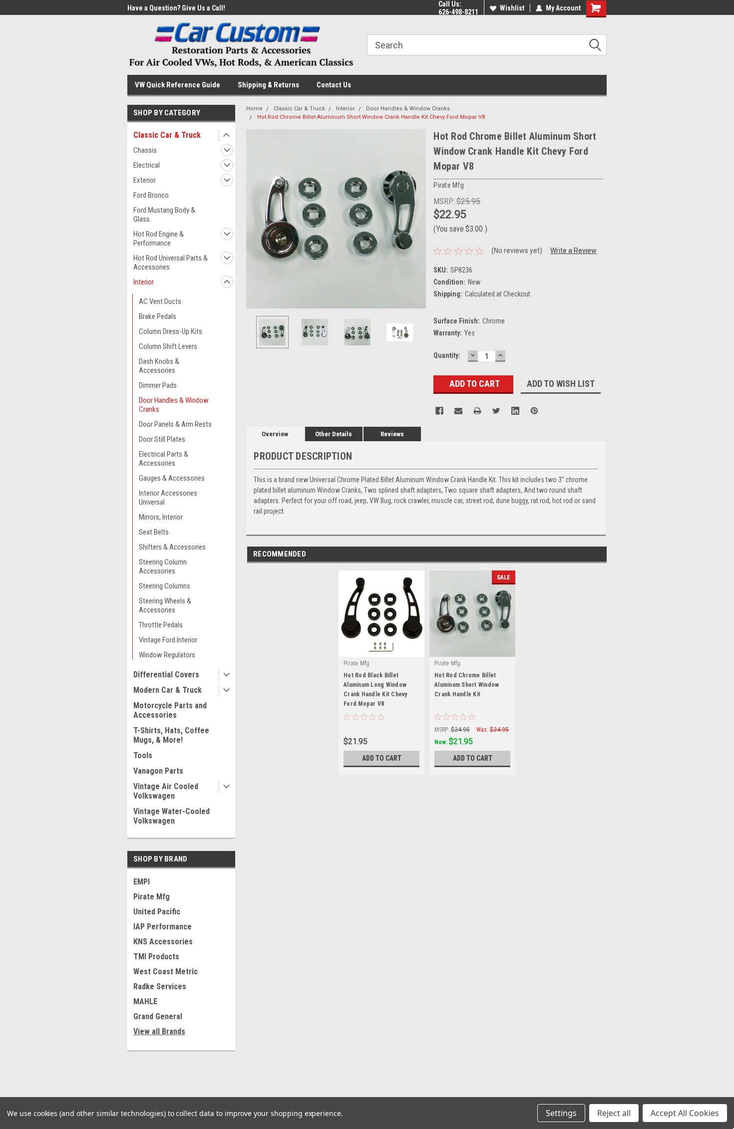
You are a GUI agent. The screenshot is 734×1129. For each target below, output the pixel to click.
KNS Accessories (163, 941)
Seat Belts (154, 532)
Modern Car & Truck (167, 690)
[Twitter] (496, 411)
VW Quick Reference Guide (177, 84)
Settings (561, 1113)
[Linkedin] (515, 411)
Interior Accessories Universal (168, 498)
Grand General (157, 1016)
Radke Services (159, 986)
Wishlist (512, 8)
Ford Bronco (151, 195)
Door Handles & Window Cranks (174, 405)
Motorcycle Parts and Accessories (170, 710)
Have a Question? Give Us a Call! (176, 8)
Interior (143, 282)
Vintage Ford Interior (168, 639)
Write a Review (573, 251)
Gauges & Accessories (172, 478)
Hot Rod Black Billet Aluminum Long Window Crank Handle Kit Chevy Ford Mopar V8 (375, 689)
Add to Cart (381, 758)
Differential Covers (166, 674)
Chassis (145, 150)
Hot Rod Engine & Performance (158, 239)
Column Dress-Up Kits (170, 331)
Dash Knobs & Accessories (159, 366)
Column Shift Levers (168, 346)
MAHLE (145, 1001)
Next (416, 219)
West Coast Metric (165, 971)
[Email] (458, 411)
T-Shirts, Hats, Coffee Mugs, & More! (171, 735)
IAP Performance (162, 926)
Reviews (392, 434)
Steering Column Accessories (163, 566)
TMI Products (156, 956)
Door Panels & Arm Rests (175, 424)
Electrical (146, 165)
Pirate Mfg (151, 896)
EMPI (141, 881)
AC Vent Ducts (160, 301)
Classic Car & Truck (167, 135)
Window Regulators (167, 654)
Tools (142, 755)
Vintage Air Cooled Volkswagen (165, 791)
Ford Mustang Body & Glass (164, 215)
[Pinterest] (534, 411)
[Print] (477, 411)
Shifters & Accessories (172, 547)
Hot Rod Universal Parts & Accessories (170, 263)
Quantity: (446, 355)
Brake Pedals (157, 316)
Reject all (614, 1113)
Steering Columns (164, 585)
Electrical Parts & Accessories (163, 459)
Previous (256, 219)
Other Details (333, 434)
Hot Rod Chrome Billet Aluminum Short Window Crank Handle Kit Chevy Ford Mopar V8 (371, 117)
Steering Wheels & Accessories (165, 605)
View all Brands (159, 1031)
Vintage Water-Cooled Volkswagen (171, 816)
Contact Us (334, 84)
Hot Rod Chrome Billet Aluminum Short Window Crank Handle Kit (466, 685)
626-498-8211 (458, 12)
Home (254, 108)
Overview (275, 434)
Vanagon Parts (158, 771)
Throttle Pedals (161, 624)
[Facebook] (439, 411)
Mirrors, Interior (161, 517)
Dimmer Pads (158, 385)
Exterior (144, 180)
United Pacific (156, 911)
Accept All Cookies (685, 1113)
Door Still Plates (162, 439)
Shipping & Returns (268, 84)
